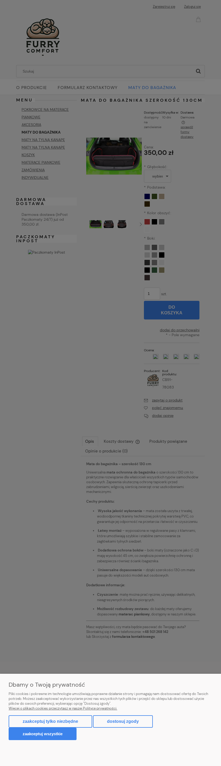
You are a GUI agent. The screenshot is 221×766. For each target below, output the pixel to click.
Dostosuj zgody (123, 721)
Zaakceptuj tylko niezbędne (50, 721)
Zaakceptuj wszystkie (43, 733)
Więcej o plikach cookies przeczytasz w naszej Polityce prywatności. (63, 708)
